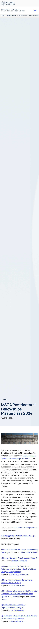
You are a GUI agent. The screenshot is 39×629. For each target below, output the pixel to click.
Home (2, 15)
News (5, 399)
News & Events (11, 15)
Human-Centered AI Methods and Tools (19, 558)
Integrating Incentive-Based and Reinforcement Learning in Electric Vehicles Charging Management (18, 569)
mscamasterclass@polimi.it (25, 527)
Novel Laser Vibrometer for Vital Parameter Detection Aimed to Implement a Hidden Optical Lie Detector (19, 594)
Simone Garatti (17, 621)
